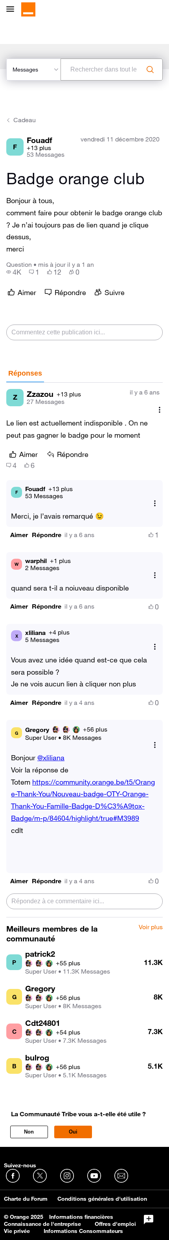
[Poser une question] (149, 1220)
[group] (13, 272)
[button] (19, 535)
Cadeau (24, 120)
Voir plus (151, 927)
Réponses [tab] (25, 373)
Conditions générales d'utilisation (102, 1198)
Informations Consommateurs (83, 1230)
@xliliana (50, 757)
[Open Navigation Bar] (12, 9)
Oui (73, 1132)
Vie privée (17, 1230)
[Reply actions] (155, 503)
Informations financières (81, 1216)
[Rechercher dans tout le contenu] (150, 69)
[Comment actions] (159, 410)
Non (29, 1132)
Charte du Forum (26, 1198)
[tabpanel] (84, 650)
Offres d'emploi (115, 1223)
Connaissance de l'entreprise (42, 1223)
